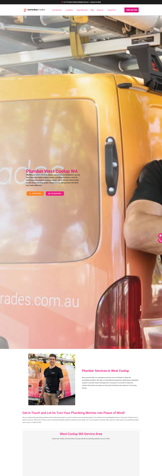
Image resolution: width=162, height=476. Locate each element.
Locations (69, 10)
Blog (92, 10)
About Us (100, 10)
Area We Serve (82, 10)
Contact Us (111, 10)
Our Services (57, 10)
